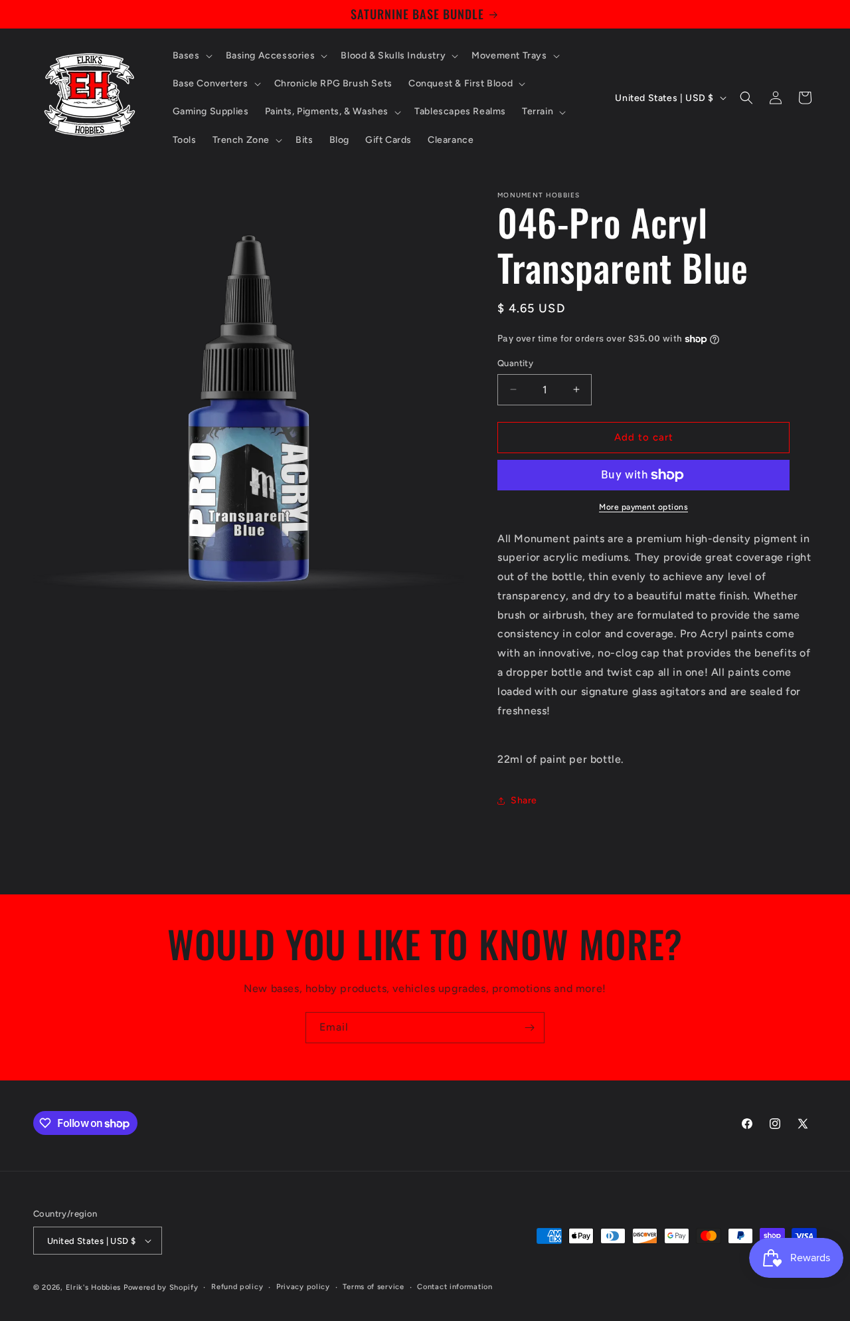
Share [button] (524, 800)
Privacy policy (303, 1286)
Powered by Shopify (161, 1287)
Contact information (454, 1286)
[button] (191, 56)
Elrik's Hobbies (94, 1287)
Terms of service (373, 1286)
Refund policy (237, 1286)
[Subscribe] (529, 1027)
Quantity (515, 363)
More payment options (643, 507)
